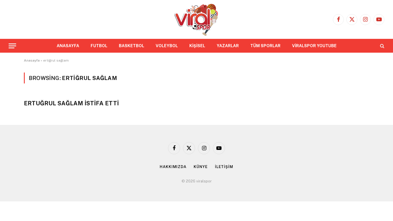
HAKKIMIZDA (173, 167)
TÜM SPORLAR (265, 45)
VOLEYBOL (167, 45)
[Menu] (12, 45)
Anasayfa (32, 60)
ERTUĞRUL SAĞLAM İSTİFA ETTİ (71, 103)
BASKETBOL (131, 45)
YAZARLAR (228, 45)
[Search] (381, 45)
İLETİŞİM (224, 167)
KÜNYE (201, 167)
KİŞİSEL (197, 45)
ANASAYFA (68, 45)
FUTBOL (99, 45)
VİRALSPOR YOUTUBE (314, 45)
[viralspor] (196, 19)
